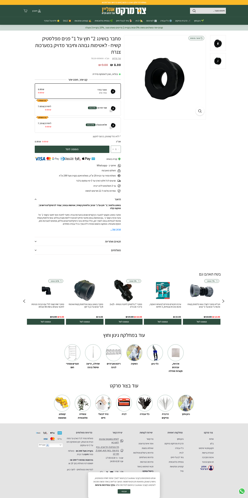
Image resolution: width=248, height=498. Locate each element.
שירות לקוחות (146, 432)
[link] (201, 301)
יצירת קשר (117, 432)
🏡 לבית (139, 20)
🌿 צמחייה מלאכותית (104, 20)
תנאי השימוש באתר (145, 466)
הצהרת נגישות (208, 452)
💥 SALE (67, 20)
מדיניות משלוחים (146, 457)
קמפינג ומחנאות (177, 466)
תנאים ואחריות (113, 241)
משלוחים (116, 250)
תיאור (118, 199)
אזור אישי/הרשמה (145, 443)
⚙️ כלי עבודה (166, 20)
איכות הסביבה (208, 457)
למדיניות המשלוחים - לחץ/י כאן (80, 469)
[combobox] (208, 11)
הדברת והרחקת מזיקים (174, 443)
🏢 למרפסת (151, 20)
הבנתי (124, 491)
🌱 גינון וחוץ (199, 20)
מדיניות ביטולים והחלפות (143, 452)
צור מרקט (116, 58)
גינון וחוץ (180, 438)
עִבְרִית (42, 445)
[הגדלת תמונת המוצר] (200, 111)
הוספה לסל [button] (202, 321)
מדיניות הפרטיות (146, 461)
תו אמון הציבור (208, 461)
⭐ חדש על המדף (52, 20)
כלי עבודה (179, 448)
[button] (24, 301)
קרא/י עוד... (115, 229)
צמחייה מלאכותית (176, 461)
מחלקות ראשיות (175, 432)
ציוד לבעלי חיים (177, 457)
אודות (211, 438)
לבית (181, 452)
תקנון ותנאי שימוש (206, 448)
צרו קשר (150, 438)
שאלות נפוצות (147, 448)
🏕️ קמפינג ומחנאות (82, 20)
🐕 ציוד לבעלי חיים (124, 20)
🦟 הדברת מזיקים (183, 20)
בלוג (212, 443)
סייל (182, 471)
